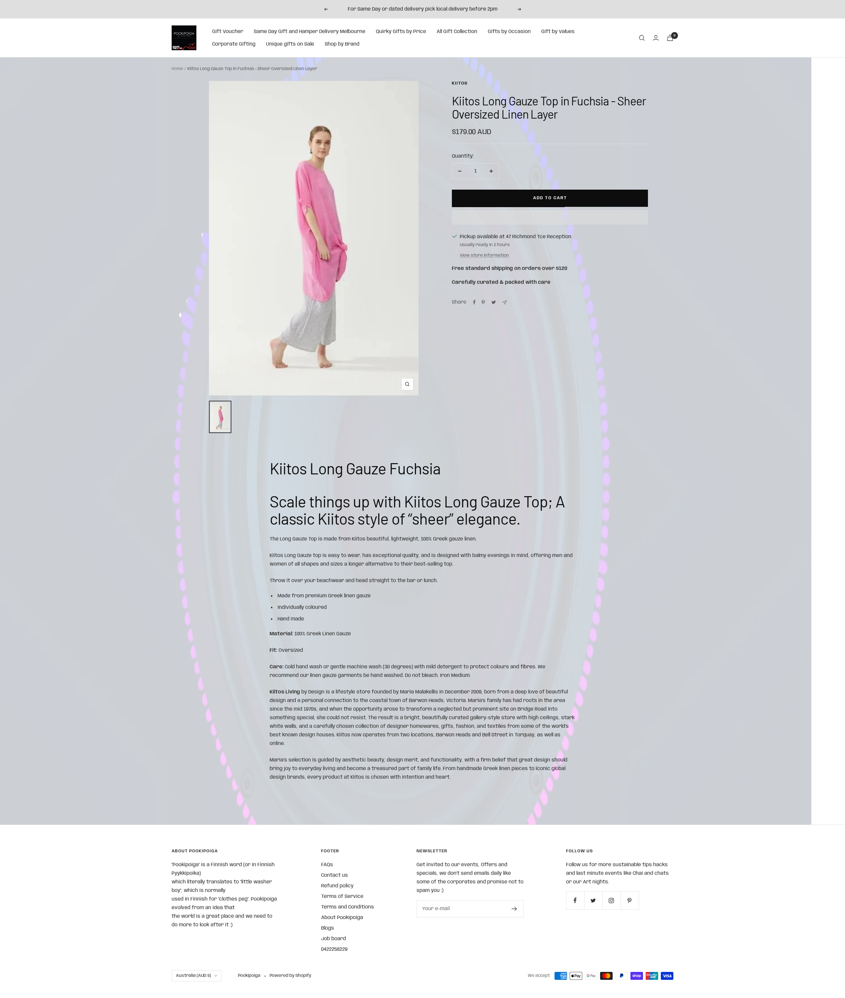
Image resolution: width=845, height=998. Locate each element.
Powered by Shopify (290, 976)
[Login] (656, 38)
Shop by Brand (342, 44)
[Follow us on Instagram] (611, 900)
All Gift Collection (457, 31)
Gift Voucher (227, 31)
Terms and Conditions (347, 907)
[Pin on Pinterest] (483, 302)
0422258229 (334, 949)
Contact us (334, 875)
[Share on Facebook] (474, 302)
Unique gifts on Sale (290, 44)
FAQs (327, 865)
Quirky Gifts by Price (401, 31)
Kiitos (459, 83)
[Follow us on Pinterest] (630, 900)
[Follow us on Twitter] (593, 900)
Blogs (327, 928)
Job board (333, 939)
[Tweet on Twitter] (493, 302)
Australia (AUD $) (193, 976)
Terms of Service (342, 896)
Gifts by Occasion (509, 31)
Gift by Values (558, 31)
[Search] (642, 38)
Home (177, 69)
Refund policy (337, 886)
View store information (484, 255)
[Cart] (670, 38)
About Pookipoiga (342, 917)
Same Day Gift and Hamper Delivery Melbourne (309, 31)
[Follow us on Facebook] (575, 900)
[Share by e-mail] (504, 302)
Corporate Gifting (233, 44)
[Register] (514, 908)
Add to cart (550, 198)
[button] (550, 217)
